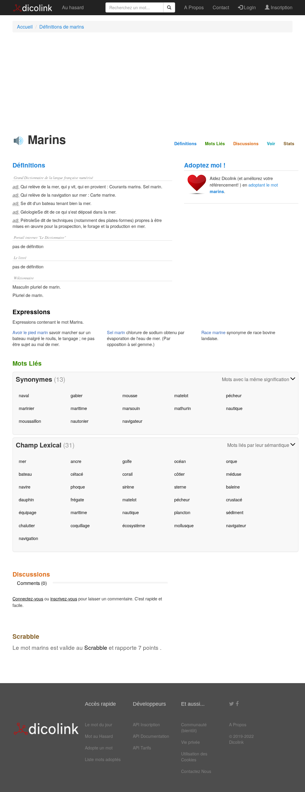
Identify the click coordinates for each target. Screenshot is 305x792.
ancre (76, 461)
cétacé (77, 474)
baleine (233, 486)
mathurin (182, 408)
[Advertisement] (155, 80)
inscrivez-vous (63, 598)
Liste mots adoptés (103, 759)
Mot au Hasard (99, 736)
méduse (233, 474)
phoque (78, 486)
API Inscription (146, 724)
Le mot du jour (98, 724)
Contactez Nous (196, 771)
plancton (182, 512)
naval (24, 395)
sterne (180, 486)
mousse (129, 395)
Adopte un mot (99, 748)
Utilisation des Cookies (194, 757)
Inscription (281, 7)
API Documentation (151, 736)
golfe (127, 461)
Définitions (185, 143)
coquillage (80, 525)
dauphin (26, 499)
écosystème (133, 525)
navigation (28, 538)
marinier (26, 408)
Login (249, 7)
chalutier (27, 525)
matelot (181, 395)
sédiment (234, 512)
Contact (221, 7)
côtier (179, 474)
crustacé (234, 499)
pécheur (234, 395)
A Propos (194, 7)
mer (22, 461)
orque (231, 461)
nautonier (79, 421)
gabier (77, 395)
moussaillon (30, 421)
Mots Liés (215, 143)
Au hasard (73, 7)
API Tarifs (142, 748)
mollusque (184, 525)
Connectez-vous (28, 598)
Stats (289, 143)
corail (127, 474)
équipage (27, 512)
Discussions (246, 143)
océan (180, 461)
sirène (128, 486)
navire (24, 486)
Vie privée (190, 742)
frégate (77, 499)
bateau (25, 474)
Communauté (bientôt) (194, 727)
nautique (234, 408)
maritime (79, 408)
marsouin (131, 408)
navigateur (132, 421)
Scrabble (95, 647)
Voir (271, 143)
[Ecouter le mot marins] (18, 141)
